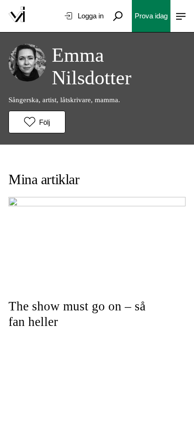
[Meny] (181, 16)
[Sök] (117, 16)
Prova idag (151, 16)
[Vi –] (16, 16)
